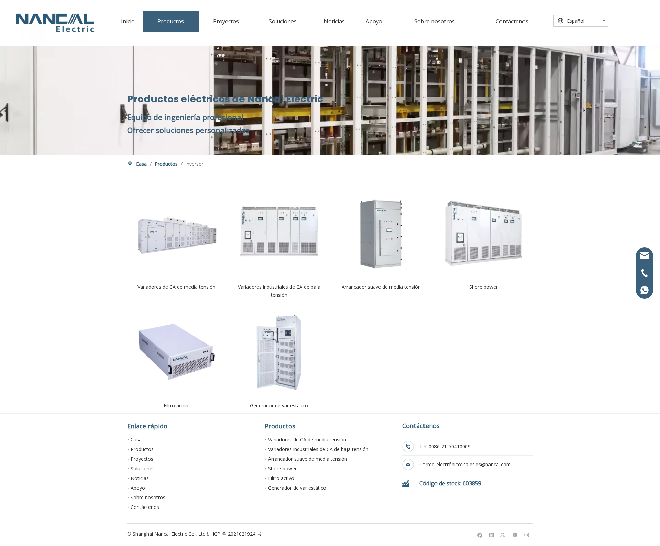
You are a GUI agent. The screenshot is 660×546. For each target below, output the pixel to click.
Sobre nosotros (148, 497)
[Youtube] (515, 535)
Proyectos (142, 459)
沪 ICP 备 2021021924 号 (234, 534)
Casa (136, 439)
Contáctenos (145, 507)
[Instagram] (526, 535)
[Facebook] (480, 535)
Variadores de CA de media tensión (307, 439)
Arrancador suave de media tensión (307, 459)
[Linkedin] (491, 535)
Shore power (282, 468)
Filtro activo (281, 478)
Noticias (140, 478)
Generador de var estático (297, 487)
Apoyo (138, 487)
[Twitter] (503, 535)
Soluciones (143, 468)
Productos (142, 449)
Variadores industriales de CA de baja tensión (318, 449)
